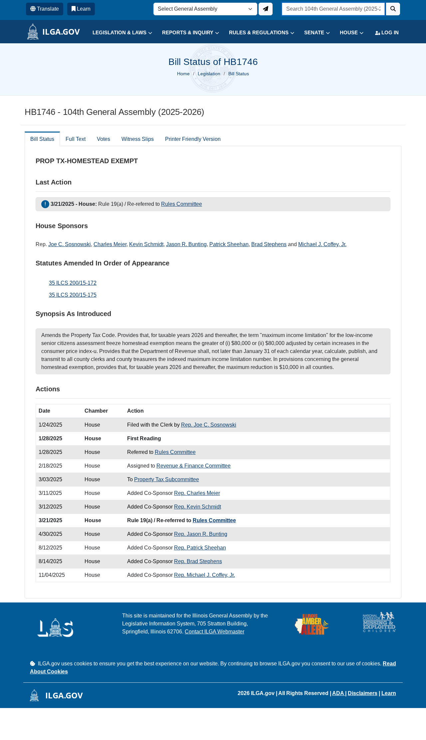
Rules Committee (181, 204)
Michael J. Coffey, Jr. (322, 244)
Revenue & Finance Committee (193, 466)
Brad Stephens (269, 244)
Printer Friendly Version (193, 139)
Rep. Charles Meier (197, 493)
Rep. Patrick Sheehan (200, 548)
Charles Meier (110, 244)
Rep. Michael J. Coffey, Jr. (204, 575)
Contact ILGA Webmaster (214, 631)
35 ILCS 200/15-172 (73, 283)
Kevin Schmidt (146, 244)
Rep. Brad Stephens (198, 561)
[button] (117, 33)
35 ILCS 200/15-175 (73, 295)
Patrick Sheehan (229, 244)
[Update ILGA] (266, 9)
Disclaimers (362, 693)
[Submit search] (393, 9)
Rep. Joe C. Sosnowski (208, 425)
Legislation (209, 73)
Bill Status (42, 139)
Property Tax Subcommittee (166, 479)
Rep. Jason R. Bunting (200, 534)
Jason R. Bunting (186, 244)
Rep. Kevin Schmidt (197, 507)
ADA (338, 693)
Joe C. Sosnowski (69, 244)
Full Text (76, 139)
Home (183, 73)
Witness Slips (137, 139)
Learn (388, 693)
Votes (103, 139)
